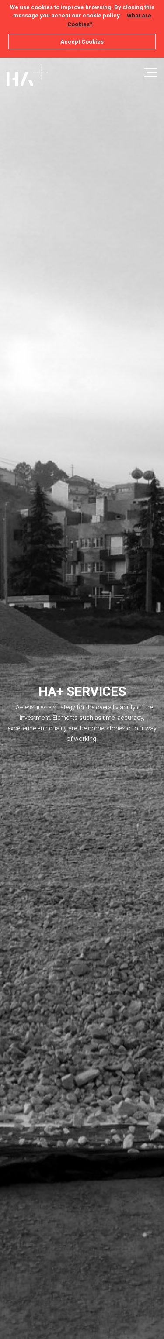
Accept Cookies (82, 41)
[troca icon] (150, 72)
